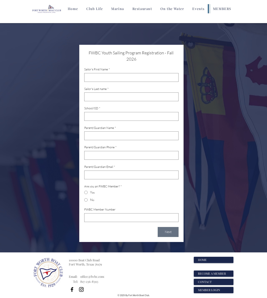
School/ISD (92, 108)
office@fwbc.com (92, 276)
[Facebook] (72, 289)
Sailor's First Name (97, 69)
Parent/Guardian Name (100, 128)
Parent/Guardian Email (99, 166)
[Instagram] (81, 289)
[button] (94, 8)
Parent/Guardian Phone (100, 147)
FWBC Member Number (100, 209)
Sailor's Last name (96, 89)
